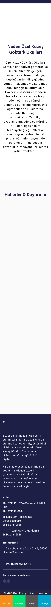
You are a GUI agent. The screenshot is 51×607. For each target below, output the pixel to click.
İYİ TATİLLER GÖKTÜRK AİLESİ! (22, 374)
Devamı (8, 262)
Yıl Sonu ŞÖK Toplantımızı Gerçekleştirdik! (19, 303)
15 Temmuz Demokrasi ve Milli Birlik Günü (25, 239)
